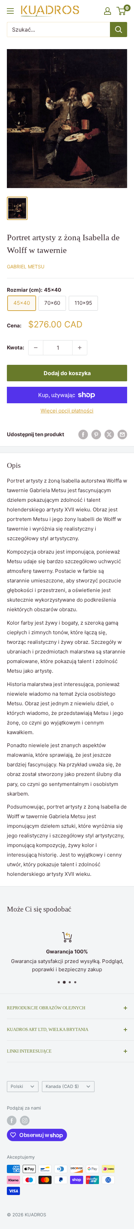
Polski (17, 1086)
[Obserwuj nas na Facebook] (11, 1120)
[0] (121, 11)
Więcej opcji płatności (67, 410)
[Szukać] (118, 29)
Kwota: (15, 347)
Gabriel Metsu (25, 266)
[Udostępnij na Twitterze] (109, 434)
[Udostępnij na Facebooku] (83, 434)
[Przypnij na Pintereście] (96, 434)
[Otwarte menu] (10, 11)
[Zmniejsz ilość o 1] (36, 347)
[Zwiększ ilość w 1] (79, 347)
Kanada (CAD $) (62, 1086)
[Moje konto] (107, 11)
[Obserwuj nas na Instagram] (25, 1120)
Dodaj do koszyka (67, 373)
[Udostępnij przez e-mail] (122, 434)
